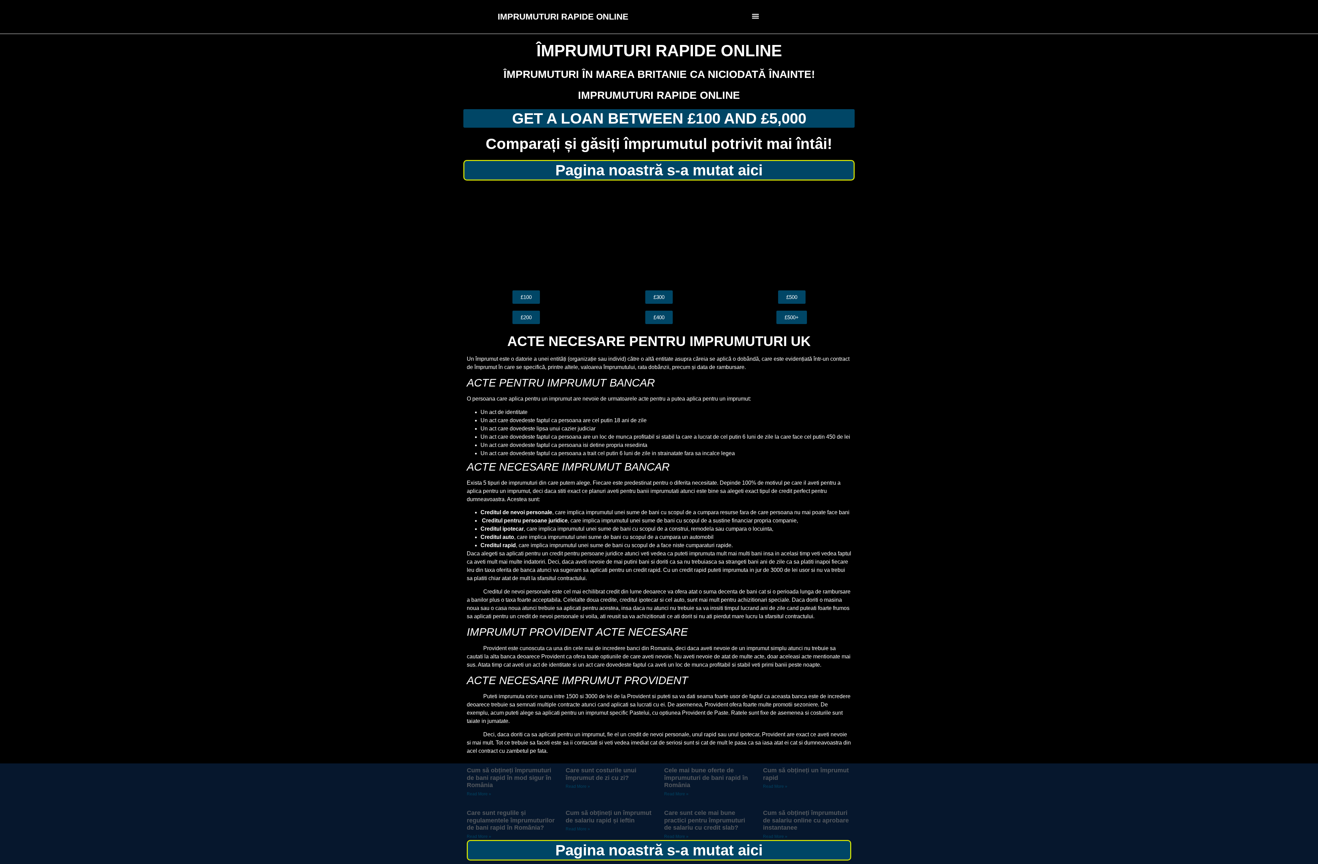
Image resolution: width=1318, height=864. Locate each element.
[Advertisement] (659, 235)
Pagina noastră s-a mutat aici (659, 170)
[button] (755, 16)
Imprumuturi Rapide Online (659, 95)
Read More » (479, 794)
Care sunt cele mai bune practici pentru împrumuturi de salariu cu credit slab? (704, 820)
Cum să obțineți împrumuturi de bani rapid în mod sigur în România (509, 777)
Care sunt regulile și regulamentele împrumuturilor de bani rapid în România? (511, 820)
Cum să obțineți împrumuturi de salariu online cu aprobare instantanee (806, 820)
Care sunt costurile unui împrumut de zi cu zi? (601, 774)
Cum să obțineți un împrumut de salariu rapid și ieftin (608, 816)
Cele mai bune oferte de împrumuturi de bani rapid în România (706, 777)
